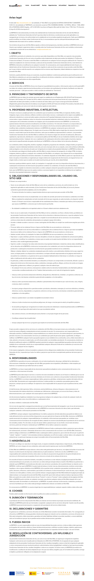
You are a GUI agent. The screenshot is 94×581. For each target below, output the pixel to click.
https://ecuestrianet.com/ (23, 23)
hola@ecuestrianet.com (44, 49)
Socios (44, 5)
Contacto (81, 5)
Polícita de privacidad (44, 568)
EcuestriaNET (35, 5)
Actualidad (62, 5)
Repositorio (72, 5)
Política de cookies (58, 568)
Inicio (27, 5)
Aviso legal (33, 568)
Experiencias (52, 5)
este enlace (62, 494)
